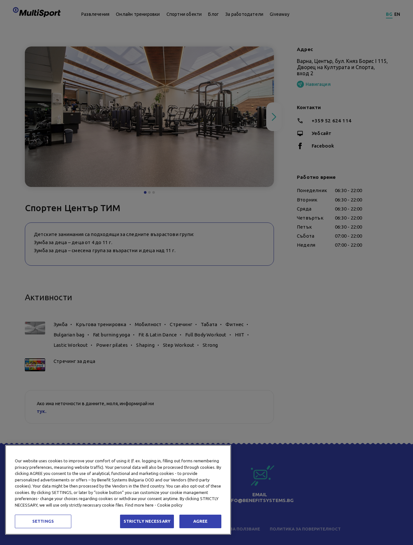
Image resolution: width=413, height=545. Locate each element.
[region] (118, 490)
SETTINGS (43, 521)
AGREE (200, 521)
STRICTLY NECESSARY (147, 521)
